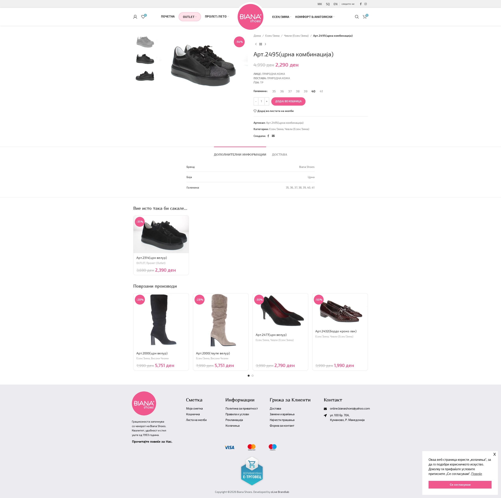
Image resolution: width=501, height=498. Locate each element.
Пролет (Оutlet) (156, 263)
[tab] (240, 153)
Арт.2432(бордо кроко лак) (336, 331)
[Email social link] (273, 136)
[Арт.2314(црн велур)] (161, 234)
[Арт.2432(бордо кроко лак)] (340, 310)
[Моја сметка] (135, 17)
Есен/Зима (272, 35)
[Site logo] (250, 16)
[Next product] (265, 44)
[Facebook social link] (360, 4)
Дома (257, 35)
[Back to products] (260, 44)
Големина (260, 91)
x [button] (494, 454)
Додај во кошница (288, 101)
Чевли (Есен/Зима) (296, 35)
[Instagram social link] (365, 4)
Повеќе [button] (476, 474)
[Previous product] (256, 44)
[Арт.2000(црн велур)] (161, 321)
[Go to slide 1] (249, 376)
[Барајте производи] (357, 17)
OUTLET (140, 263)
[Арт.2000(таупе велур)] (220, 321)
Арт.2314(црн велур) (151, 257)
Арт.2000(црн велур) (152, 353)
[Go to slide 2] (253, 376)
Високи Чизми (160, 358)
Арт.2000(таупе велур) (213, 353)
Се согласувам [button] (460, 484)
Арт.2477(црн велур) (271, 334)
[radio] (274, 91)
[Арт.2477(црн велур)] (280, 311)
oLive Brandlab (280, 491)
